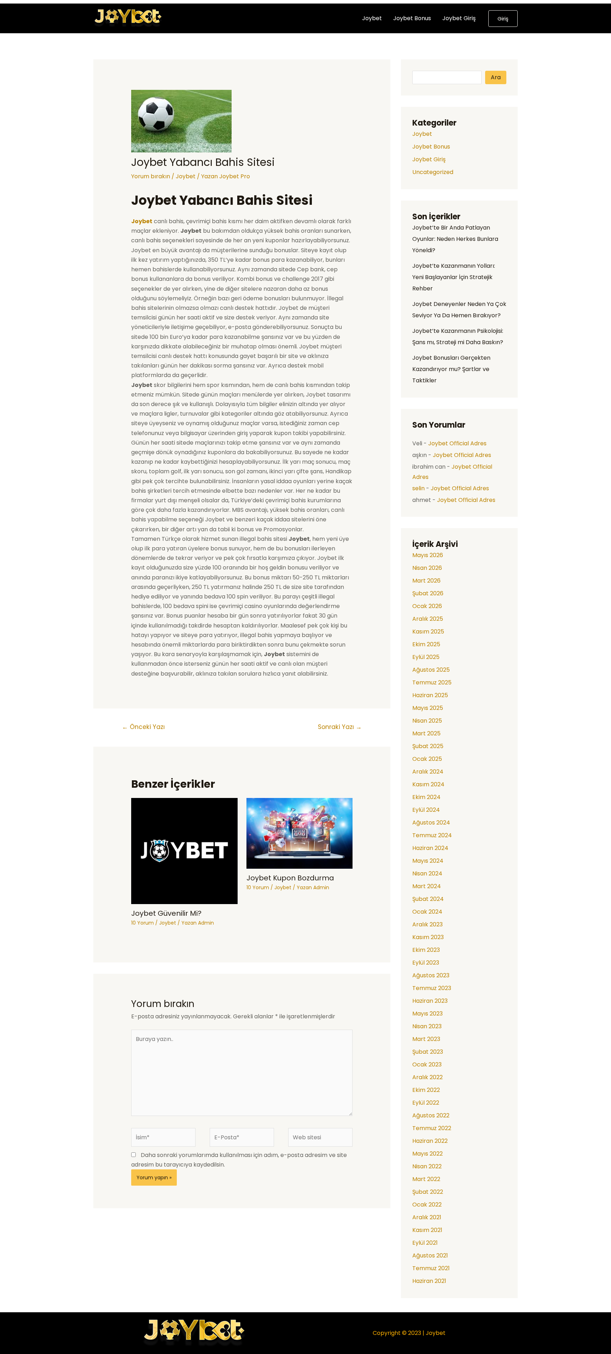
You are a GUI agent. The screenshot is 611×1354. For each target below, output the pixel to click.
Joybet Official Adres (457, 443)
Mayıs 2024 (427, 861)
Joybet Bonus (412, 18)
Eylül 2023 (425, 963)
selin (418, 488)
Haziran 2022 (430, 1141)
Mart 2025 (426, 733)
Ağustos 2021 (430, 1255)
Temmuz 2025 (432, 682)
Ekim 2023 (426, 950)
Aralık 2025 (427, 619)
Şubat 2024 (428, 899)
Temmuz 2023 (431, 988)
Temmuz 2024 (432, 835)
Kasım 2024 (428, 784)
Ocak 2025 (427, 759)
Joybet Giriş (459, 18)
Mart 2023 (426, 1039)
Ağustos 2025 (431, 670)
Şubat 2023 (427, 1052)
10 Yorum (142, 922)
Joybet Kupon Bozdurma (290, 878)
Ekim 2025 (426, 644)
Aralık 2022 (427, 1077)
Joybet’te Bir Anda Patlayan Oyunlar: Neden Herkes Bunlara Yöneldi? (455, 239)
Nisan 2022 (427, 1166)
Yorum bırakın (150, 176)
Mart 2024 (426, 886)
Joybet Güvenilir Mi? (166, 913)
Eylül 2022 (425, 1103)
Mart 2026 (426, 581)
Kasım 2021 (427, 1230)
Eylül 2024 (426, 810)
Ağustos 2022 (430, 1115)
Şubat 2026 (427, 593)
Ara (496, 77)
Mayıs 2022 (427, 1154)
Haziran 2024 (430, 848)
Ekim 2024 (426, 797)
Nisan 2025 (427, 721)
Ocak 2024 (427, 912)
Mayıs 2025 (427, 708)
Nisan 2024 (427, 873)
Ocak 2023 (427, 1064)
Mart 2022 (426, 1179)
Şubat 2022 (427, 1192)
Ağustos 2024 (431, 822)
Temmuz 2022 (431, 1128)
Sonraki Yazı (340, 727)
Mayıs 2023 (427, 1013)
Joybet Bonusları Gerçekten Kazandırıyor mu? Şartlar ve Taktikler (451, 369)
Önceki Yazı (143, 727)
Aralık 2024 (427, 772)
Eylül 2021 (425, 1243)
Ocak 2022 (427, 1204)
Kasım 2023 (428, 937)
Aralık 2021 (426, 1217)
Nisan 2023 (427, 1026)
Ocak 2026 (427, 606)
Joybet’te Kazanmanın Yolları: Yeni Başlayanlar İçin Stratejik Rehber (453, 277)
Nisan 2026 (427, 568)
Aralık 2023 (427, 924)
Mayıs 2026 (427, 555)
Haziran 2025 (430, 695)
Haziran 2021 (429, 1281)
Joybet (372, 18)
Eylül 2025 (426, 657)
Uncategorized (432, 172)
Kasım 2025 (428, 631)
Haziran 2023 (430, 1001)
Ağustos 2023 (430, 975)
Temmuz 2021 (431, 1268)
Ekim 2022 (426, 1090)
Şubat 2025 (427, 746)
